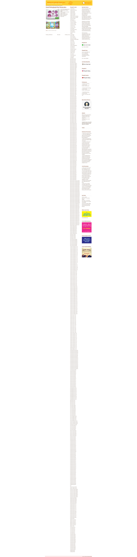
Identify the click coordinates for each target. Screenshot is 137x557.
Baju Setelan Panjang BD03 (75, 183)
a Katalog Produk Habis (52, 30)
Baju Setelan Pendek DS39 (74, 222)
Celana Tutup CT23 (73, 334)
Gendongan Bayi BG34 (74, 362)
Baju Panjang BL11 (73, 130)
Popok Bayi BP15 (73, 454)
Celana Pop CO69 (73, 324)
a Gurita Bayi (72, 30)
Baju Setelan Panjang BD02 (75, 182)
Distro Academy (84, 556)
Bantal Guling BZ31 (73, 229)
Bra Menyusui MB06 (73, 240)
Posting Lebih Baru (49, 34)
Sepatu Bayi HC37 (73, 510)
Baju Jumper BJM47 (73, 64)
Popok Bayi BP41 (73, 469)
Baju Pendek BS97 (73, 179)
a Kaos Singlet (72, 36)
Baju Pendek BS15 (73, 168)
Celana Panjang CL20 (74, 258)
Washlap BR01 (72, 550)
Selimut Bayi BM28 (73, 499)
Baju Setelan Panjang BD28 (75, 194)
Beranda (58, 34)
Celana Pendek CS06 (73, 291)
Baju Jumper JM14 (73, 79)
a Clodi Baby (72, 28)
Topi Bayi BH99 (73, 549)
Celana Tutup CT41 (73, 343)
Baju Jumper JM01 (73, 69)
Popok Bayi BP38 (73, 466)
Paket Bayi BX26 (73, 439)
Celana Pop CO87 (73, 330)
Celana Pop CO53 (73, 317)
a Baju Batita (72, 8)
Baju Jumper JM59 (73, 89)
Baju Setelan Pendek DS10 (74, 208)
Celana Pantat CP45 (73, 284)
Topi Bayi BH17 (72, 544)
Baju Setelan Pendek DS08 (74, 206)
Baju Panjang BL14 (73, 134)
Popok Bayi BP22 (73, 461)
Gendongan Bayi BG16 (74, 355)
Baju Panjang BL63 (73, 146)
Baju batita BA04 (73, 58)
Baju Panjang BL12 (73, 132)
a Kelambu (72, 40)
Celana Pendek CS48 (73, 308)
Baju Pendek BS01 (73, 161)
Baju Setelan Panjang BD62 (75, 199)
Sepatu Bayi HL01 (73, 516)
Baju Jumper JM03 (73, 71)
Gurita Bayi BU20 (73, 378)
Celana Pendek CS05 (73, 290)
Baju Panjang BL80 (73, 160)
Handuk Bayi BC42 (73, 390)
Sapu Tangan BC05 (73, 488)
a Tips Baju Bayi (73, 55)
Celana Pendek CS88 (73, 311)
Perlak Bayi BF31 (73, 440)
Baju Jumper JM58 (73, 88)
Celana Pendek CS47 (73, 307)
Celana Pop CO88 (73, 332)
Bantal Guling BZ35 (73, 230)
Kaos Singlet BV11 (73, 418)
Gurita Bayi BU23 (73, 382)
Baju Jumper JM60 (73, 90)
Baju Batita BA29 (73, 60)
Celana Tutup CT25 (73, 335)
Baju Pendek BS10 (73, 166)
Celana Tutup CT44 (73, 346)
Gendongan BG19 (73, 369)
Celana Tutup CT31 (73, 339)
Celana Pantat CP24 (73, 277)
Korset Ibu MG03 (73, 428)
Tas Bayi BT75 (72, 532)
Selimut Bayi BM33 (73, 502)
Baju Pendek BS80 (73, 174)
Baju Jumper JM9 (73, 95)
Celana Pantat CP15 (73, 272)
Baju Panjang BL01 (73, 123)
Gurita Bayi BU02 (73, 372)
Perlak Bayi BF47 (73, 444)
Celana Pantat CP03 (73, 271)
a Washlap (72, 57)
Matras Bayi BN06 (73, 433)
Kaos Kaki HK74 (73, 413)
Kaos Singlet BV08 (73, 416)
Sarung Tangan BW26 (74, 491)
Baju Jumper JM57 (73, 86)
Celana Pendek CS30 (73, 305)
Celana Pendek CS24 (73, 299)
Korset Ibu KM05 (73, 427)
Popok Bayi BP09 (73, 450)
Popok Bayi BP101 (73, 451)
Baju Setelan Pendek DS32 (74, 217)
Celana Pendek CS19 (73, 296)
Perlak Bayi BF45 (73, 443)
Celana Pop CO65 (73, 323)
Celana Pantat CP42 (73, 283)
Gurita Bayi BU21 (73, 379)
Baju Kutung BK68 (73, 106)
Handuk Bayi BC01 (73, 388)
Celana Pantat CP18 (73, 273)
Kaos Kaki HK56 (73, 408)
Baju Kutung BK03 (73, 99)
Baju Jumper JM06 (73, 73)
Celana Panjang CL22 (74, 260)
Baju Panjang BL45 (73, 140)
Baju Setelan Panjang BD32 (75, 196)
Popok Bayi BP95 (73, 484)
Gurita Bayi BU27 (73, 385)
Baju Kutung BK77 (73, 110)
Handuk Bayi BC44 (73, 391)
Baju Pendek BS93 (73, 178)
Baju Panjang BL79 (73, 158)
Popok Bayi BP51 (73, 473)
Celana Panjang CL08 (74, 252)
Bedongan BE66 (73, 236)
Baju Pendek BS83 (73, 177)
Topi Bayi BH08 (73, 539)
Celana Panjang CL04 (74, 249)
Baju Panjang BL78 (73, 157)
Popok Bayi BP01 (73, 446)
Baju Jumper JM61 (73, 91)
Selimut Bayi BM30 (73, 500)
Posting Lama (67, 34)
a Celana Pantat (73, 23)
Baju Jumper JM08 (73, 75)
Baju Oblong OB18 (73, 119)
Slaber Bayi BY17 (73, 521)
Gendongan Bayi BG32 (74, 360)
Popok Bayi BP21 (73, 460)
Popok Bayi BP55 (73, 474)
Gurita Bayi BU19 (73, 377)
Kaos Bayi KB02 (73, 405)
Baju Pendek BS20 (73, 172)
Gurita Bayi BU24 (73, 383)
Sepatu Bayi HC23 (73, 505)
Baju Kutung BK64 (73, 102)
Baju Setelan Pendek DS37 (74, 221)
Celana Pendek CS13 (73, 295)
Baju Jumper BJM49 (73, 66)
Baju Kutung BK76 (73, 108)
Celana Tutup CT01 (73, 333)
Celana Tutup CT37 (73, 340)
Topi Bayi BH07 (73, 538)
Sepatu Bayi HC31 (73, 506)
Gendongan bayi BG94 (74, 368)
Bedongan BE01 (73, 234)
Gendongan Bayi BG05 (74, 351)
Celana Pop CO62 (73, 321)
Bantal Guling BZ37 (73, 232)
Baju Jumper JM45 (73, 84)
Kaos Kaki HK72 (73, 412)
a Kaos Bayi (72, 34)
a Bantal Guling (73, 18)
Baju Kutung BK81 (73, 111)
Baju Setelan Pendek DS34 (74, 218)
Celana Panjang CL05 (74, 250)
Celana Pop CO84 (73, 329)
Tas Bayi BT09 (72, 527)
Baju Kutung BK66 (73, 105)
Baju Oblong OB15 (73, 118)
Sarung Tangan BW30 (74, 494)
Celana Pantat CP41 (73, 282)
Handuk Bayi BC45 (73, 393)
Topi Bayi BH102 (73, 541)
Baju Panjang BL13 (73, 133)
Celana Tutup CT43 (73, 345)
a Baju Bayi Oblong (73, 10)
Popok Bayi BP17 (73, 456)
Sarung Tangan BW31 (74, 495)
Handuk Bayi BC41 (73, 389)
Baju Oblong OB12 (73, 117)
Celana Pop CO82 (73, 328)
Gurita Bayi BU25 (73, 384)
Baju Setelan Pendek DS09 (74, 207)
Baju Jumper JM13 (73, 78)
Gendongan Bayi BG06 (74, 352)
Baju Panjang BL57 (73, 144)
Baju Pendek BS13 (73, 167)
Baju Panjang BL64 (73, 147)
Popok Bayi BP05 (73, 449)
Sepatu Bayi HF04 (73, 512)
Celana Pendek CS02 (73, 288)
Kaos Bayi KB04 (73, 407)
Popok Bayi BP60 (73, 478)
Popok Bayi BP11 (73, 452)
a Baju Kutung (72, 12)
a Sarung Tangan (73, 49)
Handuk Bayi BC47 (73, 395)
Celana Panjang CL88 (74, 267)
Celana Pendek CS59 (73, 310)
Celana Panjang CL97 (74, 269)
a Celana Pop (72, 25)
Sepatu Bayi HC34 (73, 508)
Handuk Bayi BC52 (73, 399)
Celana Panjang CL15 (74, 257)
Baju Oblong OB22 (73, 122)
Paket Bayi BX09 (73, 438)
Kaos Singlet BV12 (73, 419)
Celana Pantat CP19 (73, 274)
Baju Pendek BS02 (73, 162)
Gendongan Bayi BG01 (74, 350)
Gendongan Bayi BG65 (74, 367)
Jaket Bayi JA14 (72, 402)
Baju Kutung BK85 (73, 112)
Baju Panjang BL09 (73, 129)
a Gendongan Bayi (73, 29)
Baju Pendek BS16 (73, 169)
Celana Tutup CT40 (73, 341)
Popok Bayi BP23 (73, 462)
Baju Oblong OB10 (73, 116)
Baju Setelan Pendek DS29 (74, 216)
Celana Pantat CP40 (73, 280)
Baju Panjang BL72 (73, 155)
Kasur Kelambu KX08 (74, 422)
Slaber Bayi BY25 (73, 524)
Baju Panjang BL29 (73, 138)
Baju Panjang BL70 (73, 152)
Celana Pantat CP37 (73, 279)
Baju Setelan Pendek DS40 (74, 223)
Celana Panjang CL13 (74, 256)
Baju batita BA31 (73, 61)
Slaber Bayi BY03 (73, 519)
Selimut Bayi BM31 (73, 501)
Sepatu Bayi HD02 (73, 511)
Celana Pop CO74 (73, 327)
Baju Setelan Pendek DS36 (74, 219)
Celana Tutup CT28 (73, 338)
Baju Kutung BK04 (73, 100)
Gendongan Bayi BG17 (74, 356)
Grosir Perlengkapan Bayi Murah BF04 (56, 7)
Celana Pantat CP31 (73, 278)
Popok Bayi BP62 (73, 480)
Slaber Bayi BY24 (73, 523)
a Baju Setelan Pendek (74, 17)
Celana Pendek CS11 (73, 294)
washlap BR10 (72, 551)
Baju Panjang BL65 (73, 149)
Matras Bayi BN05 (73, 432)
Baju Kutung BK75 (73, 107)
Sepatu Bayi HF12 (73, 513)
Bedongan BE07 (73, 235)
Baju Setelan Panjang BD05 (75, 184)
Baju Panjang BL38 (73, 139)
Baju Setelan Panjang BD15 (75, 189)
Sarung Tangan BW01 (74, 489)
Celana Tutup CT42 (73, 344)
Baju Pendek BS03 (73, 163)
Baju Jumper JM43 (73, 83)
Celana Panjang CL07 (74, 251)
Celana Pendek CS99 (73, 313)
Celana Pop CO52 (73, 316)
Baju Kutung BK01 (73, 96)
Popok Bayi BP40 (73, 468)
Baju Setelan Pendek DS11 (74, 210)
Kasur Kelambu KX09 (74, 423)
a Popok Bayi (72, 47)
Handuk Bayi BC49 (73, 397)
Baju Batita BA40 (73, 62)
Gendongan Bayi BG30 (74, 358)
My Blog (88, 556)
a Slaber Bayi (72, 52)
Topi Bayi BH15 (72, 543)
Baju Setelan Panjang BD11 (74, 185)
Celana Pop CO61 (73, 319)
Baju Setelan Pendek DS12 (74, 211)
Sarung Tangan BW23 (74, 490)
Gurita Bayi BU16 (73, 374)
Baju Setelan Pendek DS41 (74, 224)
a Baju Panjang (72, 13)
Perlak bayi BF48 (73, 445)
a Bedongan (72, 19)
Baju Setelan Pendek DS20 (74, 212)
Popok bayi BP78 (73, 482)
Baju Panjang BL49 (73, 141)
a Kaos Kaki (72, 35)
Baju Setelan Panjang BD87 (75, 201)
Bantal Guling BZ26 (73, 227)
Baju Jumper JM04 (73, 72)
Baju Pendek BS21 (73, 173)
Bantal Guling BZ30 (73, 228)
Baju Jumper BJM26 (73, 63)
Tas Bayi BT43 (72, 528)
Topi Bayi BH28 (73, 546)
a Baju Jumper (72, 11)
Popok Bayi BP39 (73, 467)
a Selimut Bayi (72, 50)
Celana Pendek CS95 (73, 312)
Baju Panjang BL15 (73, 135)
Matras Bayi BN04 (73, 430)
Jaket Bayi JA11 (72, 400)
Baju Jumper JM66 (73, 94)
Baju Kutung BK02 (73, 97)
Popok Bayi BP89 (73, 483)
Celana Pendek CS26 (73, 301)
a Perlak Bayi (72, 46)
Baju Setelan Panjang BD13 (75, 188)
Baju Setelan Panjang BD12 (75, 186)
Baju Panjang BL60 (73, 145)
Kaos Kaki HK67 (73, 411)
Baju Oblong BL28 (73, 113)
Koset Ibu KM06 (73, 429)
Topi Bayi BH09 (73, 540)
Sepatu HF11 (72, 518)
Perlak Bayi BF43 (73, 441)
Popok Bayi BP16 (73, 455)
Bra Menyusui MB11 (73, 245)
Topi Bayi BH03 (73, 534)
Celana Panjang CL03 (74, 247)
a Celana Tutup (72, 27)
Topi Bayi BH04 (73, 535)
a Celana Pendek (73, 24)
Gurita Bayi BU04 (73, 373)
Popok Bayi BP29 (73, 463)
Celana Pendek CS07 (73, 293)
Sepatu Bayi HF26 (73, 515)
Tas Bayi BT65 (72, 530)
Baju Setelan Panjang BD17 (74, 190)
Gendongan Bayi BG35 (74, 363)
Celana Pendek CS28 (73, 302)
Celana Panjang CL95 (74, 268)
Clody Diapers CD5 (73, 349)
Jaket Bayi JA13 (72, 401)
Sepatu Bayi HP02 (73, 517)
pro (70, 485)
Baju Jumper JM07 (73, 74)
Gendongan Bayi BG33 (74, 361)
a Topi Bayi (72, 56)
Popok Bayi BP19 (73, 457)
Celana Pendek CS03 (73, 289)
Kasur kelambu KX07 (73, 421)
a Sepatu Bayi (72, 51)
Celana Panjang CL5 (73, 263)
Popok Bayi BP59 (73, 477)
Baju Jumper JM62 (73, 93)
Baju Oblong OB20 (73, 121)
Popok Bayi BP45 (73, 471)
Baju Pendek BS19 (73, 171)
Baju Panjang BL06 (73, 128)
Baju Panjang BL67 (73, 150)
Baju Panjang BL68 (73, 151)
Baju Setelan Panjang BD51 (74, 197)
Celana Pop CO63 (73, 322)
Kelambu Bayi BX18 (73, 424)
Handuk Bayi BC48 (73, 396)
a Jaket (71, 33)
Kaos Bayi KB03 (73, 406)
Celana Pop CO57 (73, 318)
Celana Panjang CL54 (74, 266)
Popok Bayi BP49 (73, 472)
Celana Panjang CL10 (74, 255)
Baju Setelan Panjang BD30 (75, 195)
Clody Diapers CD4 (73, 347)
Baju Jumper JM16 (73, 82)
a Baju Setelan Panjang (74, 16)
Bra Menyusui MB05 (73, 239)
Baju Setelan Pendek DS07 (74, 205)
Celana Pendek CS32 (73, 306)
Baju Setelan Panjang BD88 (75, 202)
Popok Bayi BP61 (73, 479)
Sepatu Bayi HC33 (73, 507)
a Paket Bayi (72, 44)
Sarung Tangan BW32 (74, 496)
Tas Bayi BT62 (72, 529)
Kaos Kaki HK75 (73, 415)
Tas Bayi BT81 (72, 533)
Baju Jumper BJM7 (73, 68)
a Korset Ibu (72, 41)
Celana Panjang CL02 (74, 246)
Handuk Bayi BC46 (73, 394)
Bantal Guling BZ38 (73, 233)
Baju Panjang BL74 (73, 156)
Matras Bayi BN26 (73, 435)
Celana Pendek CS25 (73, 300)
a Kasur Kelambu (73, 38)
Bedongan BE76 (73, 238)
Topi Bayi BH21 (72, 545)
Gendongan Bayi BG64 (74, 366)
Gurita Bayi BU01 (73, 371)
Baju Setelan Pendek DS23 (74, 213)
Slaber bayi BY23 (73, 522)
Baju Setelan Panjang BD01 (75, 180)
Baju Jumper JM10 (73, 77)
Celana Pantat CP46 (73, 285)
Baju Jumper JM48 (73, 85)
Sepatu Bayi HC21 (73, 504)
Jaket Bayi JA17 (72, 404)
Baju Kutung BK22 (73, 101)
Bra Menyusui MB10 (73, 244)
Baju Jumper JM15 (73, 80)
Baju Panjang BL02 (73, 124)
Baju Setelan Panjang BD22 (75, 191)
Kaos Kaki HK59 (73, 410)
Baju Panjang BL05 (73, 127)
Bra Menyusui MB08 (73, 241)
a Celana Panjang (73, 22)
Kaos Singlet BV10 (73, 417)
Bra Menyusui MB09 (73, 243)
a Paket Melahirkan (73, 45)
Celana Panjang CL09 (74, 254)
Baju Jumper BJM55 (73, 67)
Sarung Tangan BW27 (74, 493)
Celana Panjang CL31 (74, 262)
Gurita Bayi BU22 (73, 380)
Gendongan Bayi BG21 (74, 357)
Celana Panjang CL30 (74, 261)
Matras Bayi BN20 (73, 434)
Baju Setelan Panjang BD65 (75, 200)
